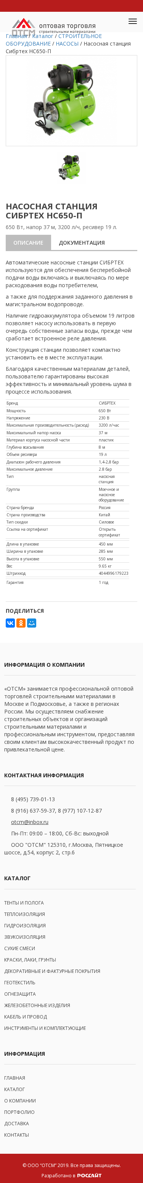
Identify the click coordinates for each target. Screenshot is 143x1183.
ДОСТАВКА (16, 1123)
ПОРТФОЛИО (19, 1112)
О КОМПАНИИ (20, 1101)
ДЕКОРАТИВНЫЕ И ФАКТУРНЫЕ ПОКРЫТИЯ (52, 971)
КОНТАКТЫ (16, 1135)
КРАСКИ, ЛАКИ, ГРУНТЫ (30, 960)
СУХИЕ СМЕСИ (19, 948)
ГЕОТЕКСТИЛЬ (19, 982)
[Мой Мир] (31, 623)
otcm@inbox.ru (29, 822)
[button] (114, 22)
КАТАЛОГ (14, 1089)
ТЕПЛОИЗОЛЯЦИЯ (24, 914)
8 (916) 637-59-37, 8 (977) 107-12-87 (56, 810)
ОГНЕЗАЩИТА (20, 994)
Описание (28, 242)
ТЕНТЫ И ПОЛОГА (24, 903)
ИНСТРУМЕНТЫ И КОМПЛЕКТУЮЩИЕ (45, 1028)
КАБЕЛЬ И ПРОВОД (25, 1017)
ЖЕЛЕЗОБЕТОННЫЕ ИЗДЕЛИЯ (37, 1005)
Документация (82, 242)
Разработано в (59, 1175)
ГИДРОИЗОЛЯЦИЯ (25, 925)
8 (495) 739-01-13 (33, 799)
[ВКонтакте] (10, 623)
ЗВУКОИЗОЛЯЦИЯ (24, 937)
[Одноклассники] (21, 623)
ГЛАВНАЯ (14, 1078)
